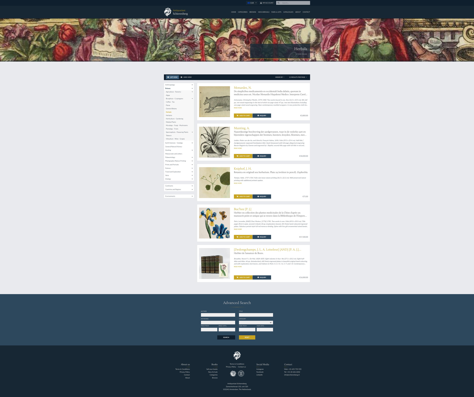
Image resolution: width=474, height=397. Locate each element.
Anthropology (170, 85)
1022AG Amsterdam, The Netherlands (237, 389)
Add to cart (244, 115)
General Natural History (173, 146)
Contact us (242, 367)
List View (173, 77)
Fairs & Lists (276, 12)
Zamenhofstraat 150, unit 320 (237, 386)
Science (168, 168)
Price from (205, 326)
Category (242, 319)
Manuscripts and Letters (173, 154)
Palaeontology (170, 157)
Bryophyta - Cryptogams (174, 98)
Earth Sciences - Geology (174, 143)
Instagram (260, 369)
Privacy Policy (185, 372)
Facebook (259, 372)
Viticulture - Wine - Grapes (175, 139)
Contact (306, 12)
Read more (238, 108)
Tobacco (168, 135)
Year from (243, 326)
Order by (279, 77)
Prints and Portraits (172, 164)
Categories (242, 12)
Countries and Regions (173, 189)
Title (241, 311)
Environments (170, 196)
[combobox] (252, 3)
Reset (247, 337)
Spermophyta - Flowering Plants (177, 132)
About (298, 12)
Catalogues (288, 12)
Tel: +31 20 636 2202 (292, 372)
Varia (167, 175)
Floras (168, 105)
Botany (167, 88)
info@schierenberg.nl (292, 375)
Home (233, 12)
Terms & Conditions (182, 369)
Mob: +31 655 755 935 (292, 369)
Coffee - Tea (170, 102)
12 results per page (297, 77)
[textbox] (251, 3)
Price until (223, 326)
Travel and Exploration (173, 172)
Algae (168, 95)
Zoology (168, 179)
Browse (252, 12)
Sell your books (211, 369)
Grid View (187, 77)
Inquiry (263, 115)
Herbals (168, 112)
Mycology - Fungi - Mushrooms (177, 125)
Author (204, 311)
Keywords (204, 319)
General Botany (171, 108)
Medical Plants (171, 122)
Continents (169, 186)
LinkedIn (259, 375)
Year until (260, 326)
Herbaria (169, 115)
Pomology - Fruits (172, 129)
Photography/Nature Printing (175, 161)
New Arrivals (263, 12)
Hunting (168, 150)
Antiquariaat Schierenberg (237, 383)
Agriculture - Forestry (173, 92)
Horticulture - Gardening (174, 119)
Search (226, 337)
